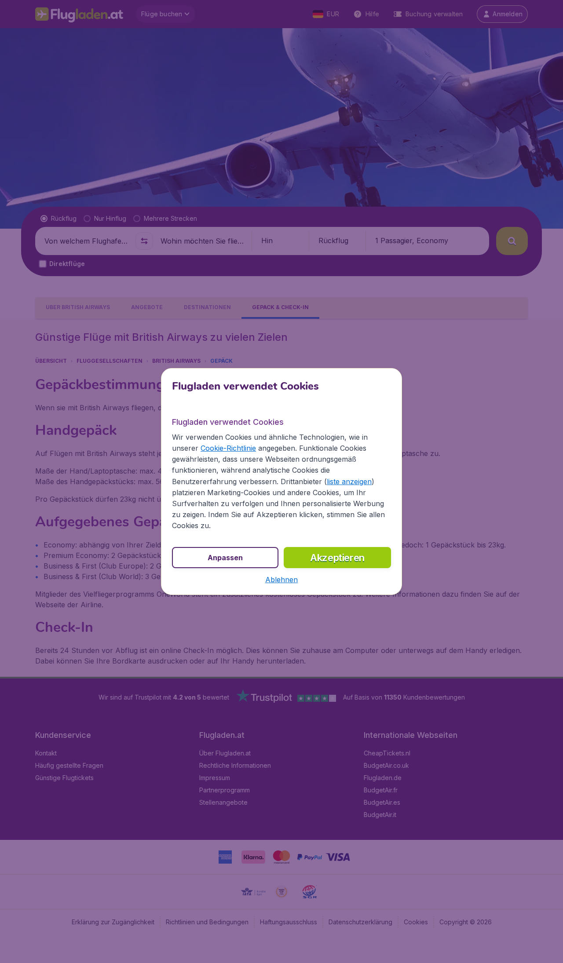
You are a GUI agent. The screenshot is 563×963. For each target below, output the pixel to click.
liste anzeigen (349, 481)
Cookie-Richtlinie (228, 448)
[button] (281, 579)
